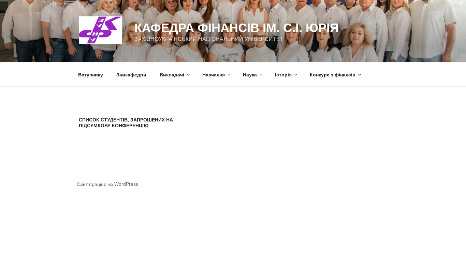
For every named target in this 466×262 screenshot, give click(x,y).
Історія (283, 74)
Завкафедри (131, 74)
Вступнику (90, 74)
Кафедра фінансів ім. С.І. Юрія (236, 27)
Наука (250, 74)
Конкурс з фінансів (332, 74)
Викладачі (172, 74)
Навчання (213, 74)
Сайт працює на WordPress (107, 183)
